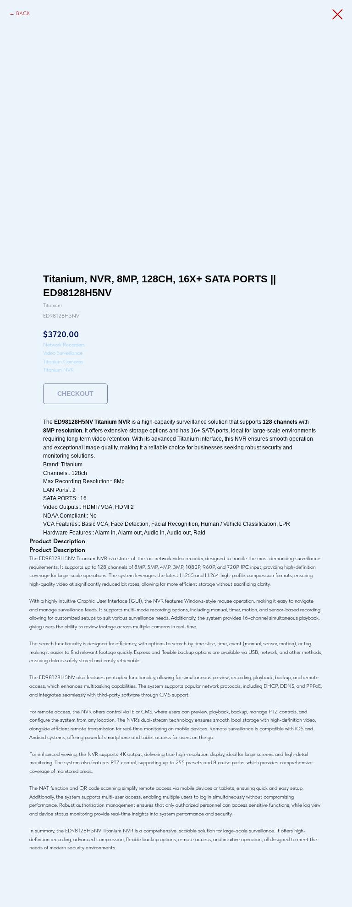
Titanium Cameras (63, 361)
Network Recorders (64, 344)
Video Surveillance (62, 353)
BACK (23, 13)
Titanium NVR (58, 370)
